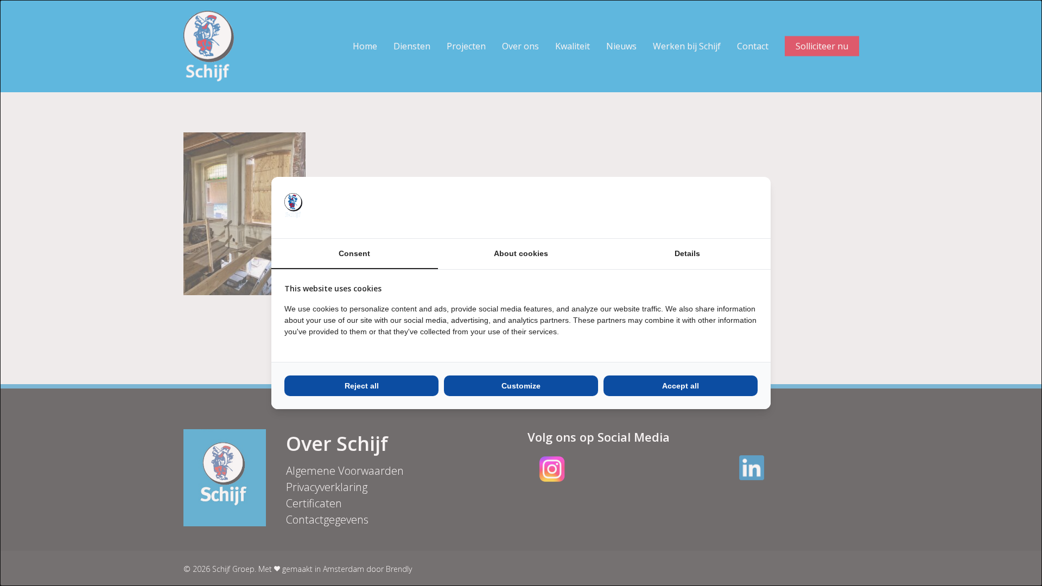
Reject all (362, 385)
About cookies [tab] (521, 253)
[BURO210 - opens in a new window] (717, 207)
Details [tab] (687, 253)
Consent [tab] (354, 253)
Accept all (680, 385)
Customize (521, 385)
